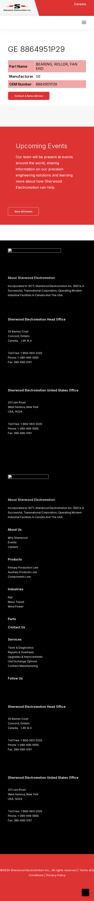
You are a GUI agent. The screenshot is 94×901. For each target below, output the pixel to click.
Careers (80, 4)
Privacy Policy (55, 875)
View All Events (23, 211)
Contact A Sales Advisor (28, 95)
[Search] (71, 22)
